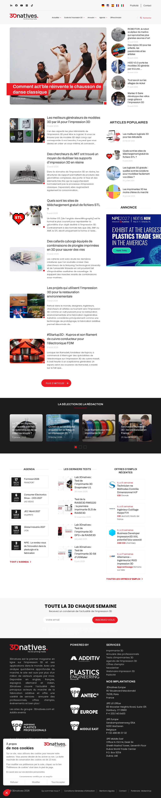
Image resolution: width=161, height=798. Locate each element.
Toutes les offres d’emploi (123, 579)
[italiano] (122, 5)
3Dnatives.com (42, 709)
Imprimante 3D (114, 650)
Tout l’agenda (19, 561)
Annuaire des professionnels (122, 654)
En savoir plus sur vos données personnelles (25, 772)
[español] (112, 5)
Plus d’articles (55, 383)
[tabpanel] (26, 428)
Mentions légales (107, 791)
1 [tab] (75, 447)
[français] (117, 5)
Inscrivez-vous (105, 619)
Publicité (134, 5)
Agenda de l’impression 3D (121, 661)
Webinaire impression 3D (120, 671)
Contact (147, 5)
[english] (108, 5)
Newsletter (112, 667)
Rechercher (147, 18)
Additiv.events (18, 712)
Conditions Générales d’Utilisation (79, 791)
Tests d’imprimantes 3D (119, 657)
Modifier (36, 782)
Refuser (14, 782)
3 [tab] (85, 447)
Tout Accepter (58, 782)
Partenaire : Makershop (141, 791)
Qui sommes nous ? (51, 791)
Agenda (102, 17)
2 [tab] (80, 447)
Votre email (52, 619)
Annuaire (91, 17)
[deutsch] (103, 5)
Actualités (55, 17)
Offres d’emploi (115, 17)
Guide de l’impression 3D (73, 17)
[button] (6, 792)
